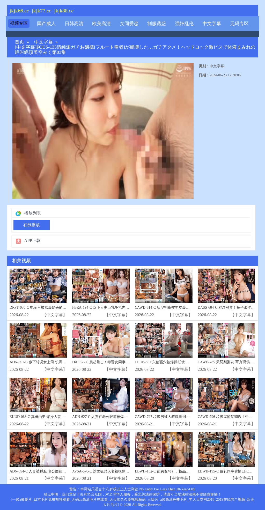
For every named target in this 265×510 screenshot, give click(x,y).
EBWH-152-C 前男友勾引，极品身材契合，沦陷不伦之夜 (180, 471)
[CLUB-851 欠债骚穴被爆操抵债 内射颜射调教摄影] (163, 340)
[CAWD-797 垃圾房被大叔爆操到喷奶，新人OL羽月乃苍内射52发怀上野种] (163, 395)
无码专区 (239, 23)
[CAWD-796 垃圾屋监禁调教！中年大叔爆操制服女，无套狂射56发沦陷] (226, 395)
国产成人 (46, 23)
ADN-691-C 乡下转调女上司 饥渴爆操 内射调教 (47, 362)
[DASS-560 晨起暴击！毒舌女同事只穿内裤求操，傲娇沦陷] (101, 340)
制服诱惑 (156, 23)
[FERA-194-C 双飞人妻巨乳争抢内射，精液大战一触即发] (101, 286)
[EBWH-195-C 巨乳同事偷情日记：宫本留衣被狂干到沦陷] (226, 449)
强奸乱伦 (184, 23)
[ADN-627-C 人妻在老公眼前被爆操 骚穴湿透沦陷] (101, 395)
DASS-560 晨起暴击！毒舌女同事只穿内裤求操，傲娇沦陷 (118, 362)
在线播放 (31, 225)
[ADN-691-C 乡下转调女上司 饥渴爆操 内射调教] (38, 340)
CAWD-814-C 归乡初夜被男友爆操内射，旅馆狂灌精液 (178, 307)
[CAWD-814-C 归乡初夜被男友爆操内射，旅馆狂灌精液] (163, 286)
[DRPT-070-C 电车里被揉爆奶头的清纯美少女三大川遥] (38, 286)
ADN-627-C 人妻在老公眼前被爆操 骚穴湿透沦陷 (111, 417)
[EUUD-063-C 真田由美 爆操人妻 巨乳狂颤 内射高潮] (38, 395)
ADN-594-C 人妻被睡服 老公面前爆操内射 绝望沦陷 (51, 471)
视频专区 (19, 23)
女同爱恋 (129, 23)
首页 (19, 42)
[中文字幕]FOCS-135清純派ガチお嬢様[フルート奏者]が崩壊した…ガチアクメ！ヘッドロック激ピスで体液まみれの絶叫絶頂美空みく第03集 (135, 50)
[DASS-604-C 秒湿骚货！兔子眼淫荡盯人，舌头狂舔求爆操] (226, 286)
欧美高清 (101, 23)
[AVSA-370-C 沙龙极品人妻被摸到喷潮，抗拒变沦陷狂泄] (101, 449)
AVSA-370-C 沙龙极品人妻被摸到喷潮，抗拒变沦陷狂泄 (117, 471)
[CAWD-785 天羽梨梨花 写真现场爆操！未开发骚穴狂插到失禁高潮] (226, 340)
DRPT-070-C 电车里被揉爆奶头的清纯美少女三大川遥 (52, 307)
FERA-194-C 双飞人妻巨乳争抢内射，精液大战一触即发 (117, 307)
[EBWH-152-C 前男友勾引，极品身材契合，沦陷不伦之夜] (163, 449)
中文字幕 (211, 23)
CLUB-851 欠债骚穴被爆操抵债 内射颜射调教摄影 (175, 362)
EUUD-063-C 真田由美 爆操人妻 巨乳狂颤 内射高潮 (51, 417)
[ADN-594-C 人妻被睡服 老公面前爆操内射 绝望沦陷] (38, 449)
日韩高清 (74, 23)
